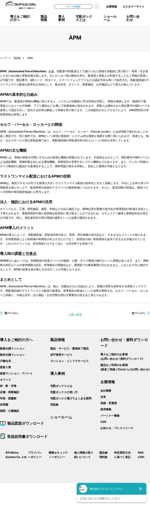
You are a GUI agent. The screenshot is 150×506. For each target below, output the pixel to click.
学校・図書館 (8, 398)
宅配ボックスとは (61, 386)
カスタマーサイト (134, 6)
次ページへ (138, 313)
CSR (103, 421)
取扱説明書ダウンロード (27, 436)
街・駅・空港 (8, 386)
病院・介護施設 (9, 410)
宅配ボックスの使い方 (64, 392)
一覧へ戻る (75, 314)
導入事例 (61, 18)
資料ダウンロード (131, 358)
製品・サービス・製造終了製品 (69, 348)
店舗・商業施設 (9, 392)
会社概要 (105, 390)
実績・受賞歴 (108, 403)
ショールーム (110, 18)
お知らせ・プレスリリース (116, 428)
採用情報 (105, 409)
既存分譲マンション (12, 354)
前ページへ (11, 313)
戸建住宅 (5, 361)
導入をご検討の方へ (20, 18)
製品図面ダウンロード (25, 423)
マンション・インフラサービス (69, 361)
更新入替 (5, 367)
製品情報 (44, 18)
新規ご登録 (108, 369)
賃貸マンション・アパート (16, 373)
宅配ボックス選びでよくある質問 (70, 398)
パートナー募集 (110, 415)
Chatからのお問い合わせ (133, 369)
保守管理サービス (61, 354)
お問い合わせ (133, 18)
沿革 (103, 397)
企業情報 (111, 6)
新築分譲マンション (12, 348)
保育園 (4, 404)
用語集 (54, 404)
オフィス (5, 379)
